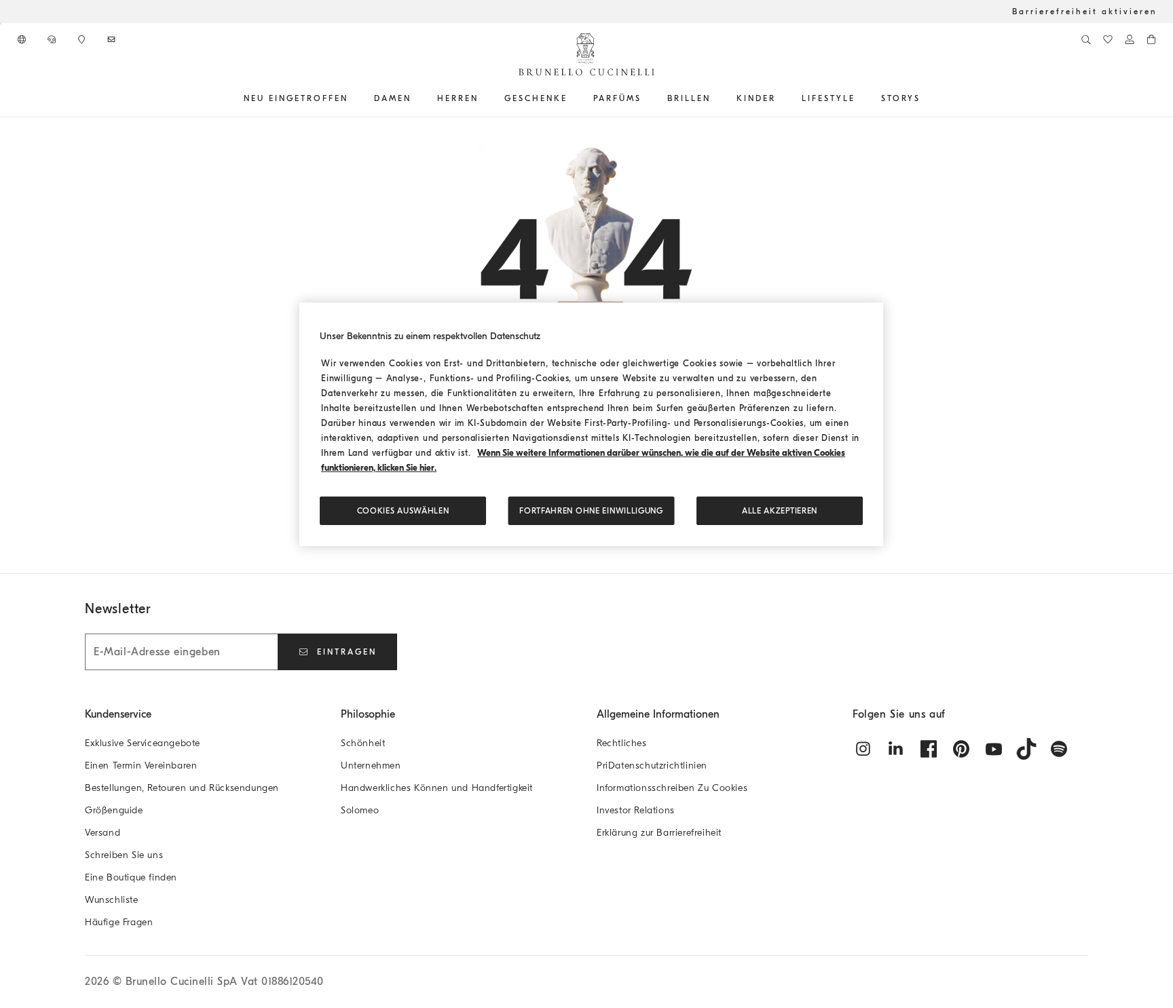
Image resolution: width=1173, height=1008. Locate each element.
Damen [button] (392, 98)
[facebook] (928, 748)
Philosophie (368, 714)
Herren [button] (458, 98)
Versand (102, 832)
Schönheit (363, 743)
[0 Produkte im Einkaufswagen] (1151, 39)
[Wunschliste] (1107, 39)
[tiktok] (1026, 748)
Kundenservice (118, 714)
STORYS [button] (900, 98)
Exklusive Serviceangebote (142, 743)
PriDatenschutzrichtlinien (652, 765)
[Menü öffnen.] (353, 98)
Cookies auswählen (403, 511)
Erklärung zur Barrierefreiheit (659, 832)
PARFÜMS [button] (617, 98)
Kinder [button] (756, 98)
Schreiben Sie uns (124, 855)
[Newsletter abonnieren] (112, 39)
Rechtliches (622, 743)
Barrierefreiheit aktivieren (1084, 11)
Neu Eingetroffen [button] (296, 98)
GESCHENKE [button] (535, 98)
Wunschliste (111, 900)
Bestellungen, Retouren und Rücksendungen (182, 788)
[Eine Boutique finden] (83, 39)
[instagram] (863, 748)
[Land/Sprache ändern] (23, 39)
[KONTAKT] (53, 39)
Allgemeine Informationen (658, 714)
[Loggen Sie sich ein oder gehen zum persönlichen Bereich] (1129, 39)
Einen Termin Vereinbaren (141, 765)
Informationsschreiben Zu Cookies (672, 788)
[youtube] (994, 748)
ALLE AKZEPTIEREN (779, 511)
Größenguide (114, 810)
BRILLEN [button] (689, 98)
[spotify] (1059, 748)
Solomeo (360, 810)
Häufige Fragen (119, 922)
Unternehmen (371, 765)
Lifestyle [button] (828, 98)
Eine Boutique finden (131, 877)
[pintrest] (961, 748)
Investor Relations (636, 810)
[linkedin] (896, 748)
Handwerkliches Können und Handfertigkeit (437, 788)
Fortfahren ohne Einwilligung (591, 511)
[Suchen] (1086, 39)
